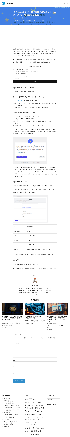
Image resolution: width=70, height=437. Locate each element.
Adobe (26, 399)
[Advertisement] (35, 36)
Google (27, 402)
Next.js (40, 405)
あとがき (17, 78)
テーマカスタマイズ (10, 405)
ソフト (31, 422)
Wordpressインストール (11, 409)
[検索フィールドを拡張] (67, 3)
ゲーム (36, 417)
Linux (33, 405)
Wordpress (29, 20)
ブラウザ (34, 425)
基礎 (35, 431)
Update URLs (19, 101)
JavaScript (7, 402)
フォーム (28, 425)
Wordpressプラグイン (20, 20)
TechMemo (10, 3)
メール (15, 367)
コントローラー (28, 419)
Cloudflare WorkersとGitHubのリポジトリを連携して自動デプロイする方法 (12, 318)
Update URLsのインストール (22, 69)
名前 (14, 360)
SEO (5, 419)
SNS (36, 408)
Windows (40, 411)
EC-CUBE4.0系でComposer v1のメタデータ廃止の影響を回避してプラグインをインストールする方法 (57, 318)
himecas (35, 285)
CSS (5, 400)
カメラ (26, 417)
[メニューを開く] (64, 3)
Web (42, 408)
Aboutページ (37, 292)
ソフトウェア (7, 423)
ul (39, 408)
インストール (40, 415)
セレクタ (27, 422)
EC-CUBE (6, 410)
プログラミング (40, 428)
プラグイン (43, 20)
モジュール (27, 431)
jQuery (27, 405)
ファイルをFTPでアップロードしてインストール (27, 71)
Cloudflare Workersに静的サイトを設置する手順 (35, 317)
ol (42, 405)
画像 (39, 431)
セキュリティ (37, 419)
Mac (37, 405)
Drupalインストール (10, 414)
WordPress (37, 20)
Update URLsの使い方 (21, 76)
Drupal (6, 412)
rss (30, 408)
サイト (15, 373)
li (31, 405)
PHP (26, 408)
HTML (5, 398)
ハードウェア (7, 425)
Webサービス (7, 418)
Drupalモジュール (10, 416)
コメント (16, 343)
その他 (5, 426)
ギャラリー (31, 417)
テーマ (37, 422)
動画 (32, 431)
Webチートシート (8, 421)
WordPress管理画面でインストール (24, 73)
